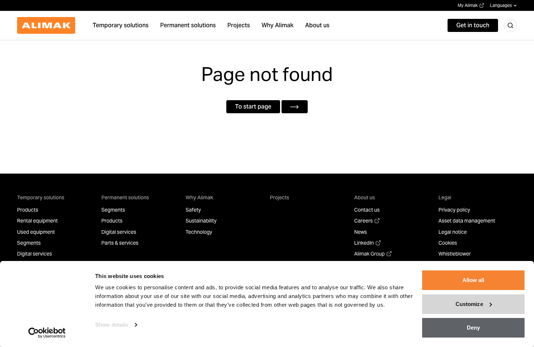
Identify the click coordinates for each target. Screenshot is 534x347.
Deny (473, 327)
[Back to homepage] (46, 25)
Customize (469, 304)
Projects (279, 197)
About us (364, 197)
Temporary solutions (40, 197)
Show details (111, 325)
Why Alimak (199, 197)
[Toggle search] (510, 25)
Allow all (473, 280)
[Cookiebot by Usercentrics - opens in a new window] (47, 332)
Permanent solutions (125, 197)
